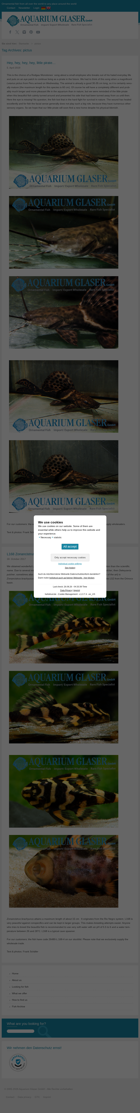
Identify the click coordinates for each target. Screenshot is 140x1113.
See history (70, 568)
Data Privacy (66, 590)
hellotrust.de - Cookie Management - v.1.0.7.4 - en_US (70, 594)
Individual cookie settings (70, 564)
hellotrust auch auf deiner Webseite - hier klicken (71, 578)
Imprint (77, 590)
